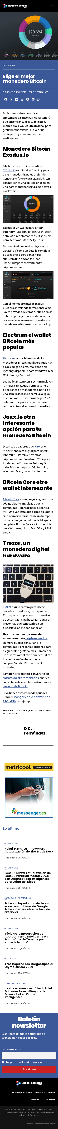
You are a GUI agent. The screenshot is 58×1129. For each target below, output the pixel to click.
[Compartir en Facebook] (5, 99)
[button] (52, 6)
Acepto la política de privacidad (24, 1062)
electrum (23, 710)
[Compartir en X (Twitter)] (11, 99)
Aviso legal (29, 1123)
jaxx (39, 710)
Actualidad (9, 65)
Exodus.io (9, 170)
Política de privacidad (42, 1123)
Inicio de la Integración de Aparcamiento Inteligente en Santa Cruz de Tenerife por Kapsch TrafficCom (26, 938)
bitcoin (14, 710)
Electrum (9, 358)
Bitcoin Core (11, 499)
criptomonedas (36, 638)
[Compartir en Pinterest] (27, 99)
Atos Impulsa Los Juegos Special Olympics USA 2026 (29, 965)
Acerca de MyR (48, 1100)
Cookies (53, 1123)
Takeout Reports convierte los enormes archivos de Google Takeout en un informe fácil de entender (27, 907)
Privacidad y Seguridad (15, 983)
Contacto (35, 1100)
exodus (33, 710)
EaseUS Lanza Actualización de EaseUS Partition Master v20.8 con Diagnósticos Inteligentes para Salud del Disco (28, 877)
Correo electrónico (13, 1049)
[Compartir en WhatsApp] (38, 99)
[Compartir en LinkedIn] (16, 99)
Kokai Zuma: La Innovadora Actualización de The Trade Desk (29, 850)
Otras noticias (11, 843)
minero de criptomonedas (21, 678)
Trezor (7, 607)
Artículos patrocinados (22, 1092)
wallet (14, 713)
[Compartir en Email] (33, 99)
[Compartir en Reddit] (22, 99)
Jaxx (37, 446)
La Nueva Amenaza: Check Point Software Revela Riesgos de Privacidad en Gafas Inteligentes (28, 992)
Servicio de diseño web (45, 1092)
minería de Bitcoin (15, 686)
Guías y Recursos (23, 898)
